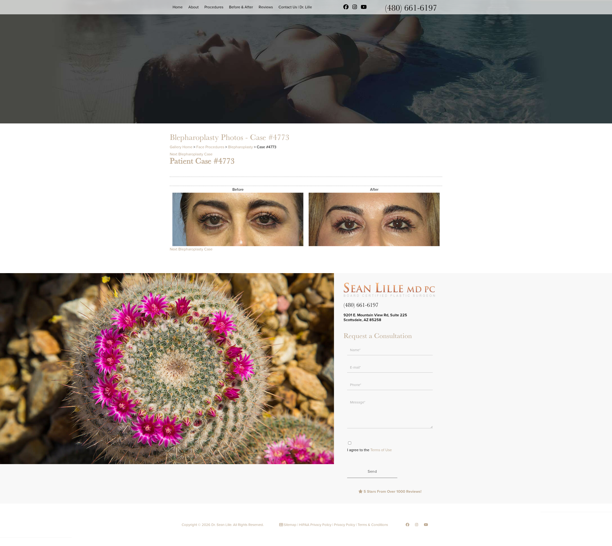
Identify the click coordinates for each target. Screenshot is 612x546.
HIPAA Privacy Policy (315, 525)
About (193, 7)
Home (178, 7)
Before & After (241, 7)
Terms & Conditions (373, 525)
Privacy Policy (344, 525)
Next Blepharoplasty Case (191, 154)
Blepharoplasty (240, 147)
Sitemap (290, 525)
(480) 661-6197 (411, 7)
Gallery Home (181, 147)
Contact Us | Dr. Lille (295, 7)
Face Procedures (210, 147)
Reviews (266, 7)
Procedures (213, 7)
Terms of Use (381, 450)
